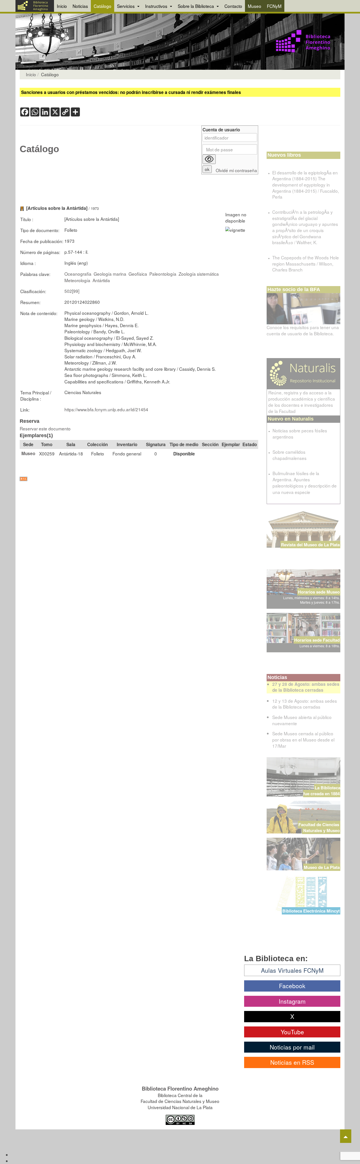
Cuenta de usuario (221, 130)
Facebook (292, 985)
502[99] (71, 291)
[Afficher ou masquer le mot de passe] (209, 159)
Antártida (101, 280)
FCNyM (274, 6)
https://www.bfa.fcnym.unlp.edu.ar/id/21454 (106, 409)
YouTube (292, 1032)
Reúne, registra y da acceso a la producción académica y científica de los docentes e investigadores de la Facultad (301, 401)
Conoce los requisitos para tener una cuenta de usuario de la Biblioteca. (303, 330)
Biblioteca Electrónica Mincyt (311, 911)
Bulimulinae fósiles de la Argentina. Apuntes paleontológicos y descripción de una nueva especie (305, 482)
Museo (254, 6)
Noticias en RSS (292, 1062)
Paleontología (162, 274)
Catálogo (102, 6)
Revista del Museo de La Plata (310, 544)
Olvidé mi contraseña (236, 170)
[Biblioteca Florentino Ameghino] (34, 6)
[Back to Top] (345, 1136)
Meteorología (77, 280)
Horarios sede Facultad (317, 640)
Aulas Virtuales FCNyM (292, 970)
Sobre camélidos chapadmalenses (290, 455)
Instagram (292, 1001)
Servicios (126, 6)
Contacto (233, 6)
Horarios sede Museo (319, 592)
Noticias (80, 6)
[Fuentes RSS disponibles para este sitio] (139, 479)
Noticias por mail (292, 1047)
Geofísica (138, 274)
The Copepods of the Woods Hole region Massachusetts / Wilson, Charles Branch (305, 263)
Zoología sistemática (199, 274)
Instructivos (156, 6)
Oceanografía (77, 274)
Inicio (62, 6)
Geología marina (110, 274)
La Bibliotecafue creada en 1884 (321, 791)
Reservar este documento (45, 428)
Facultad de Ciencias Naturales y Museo (319, 827)
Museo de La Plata (322, 867)
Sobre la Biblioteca (196, 6)
